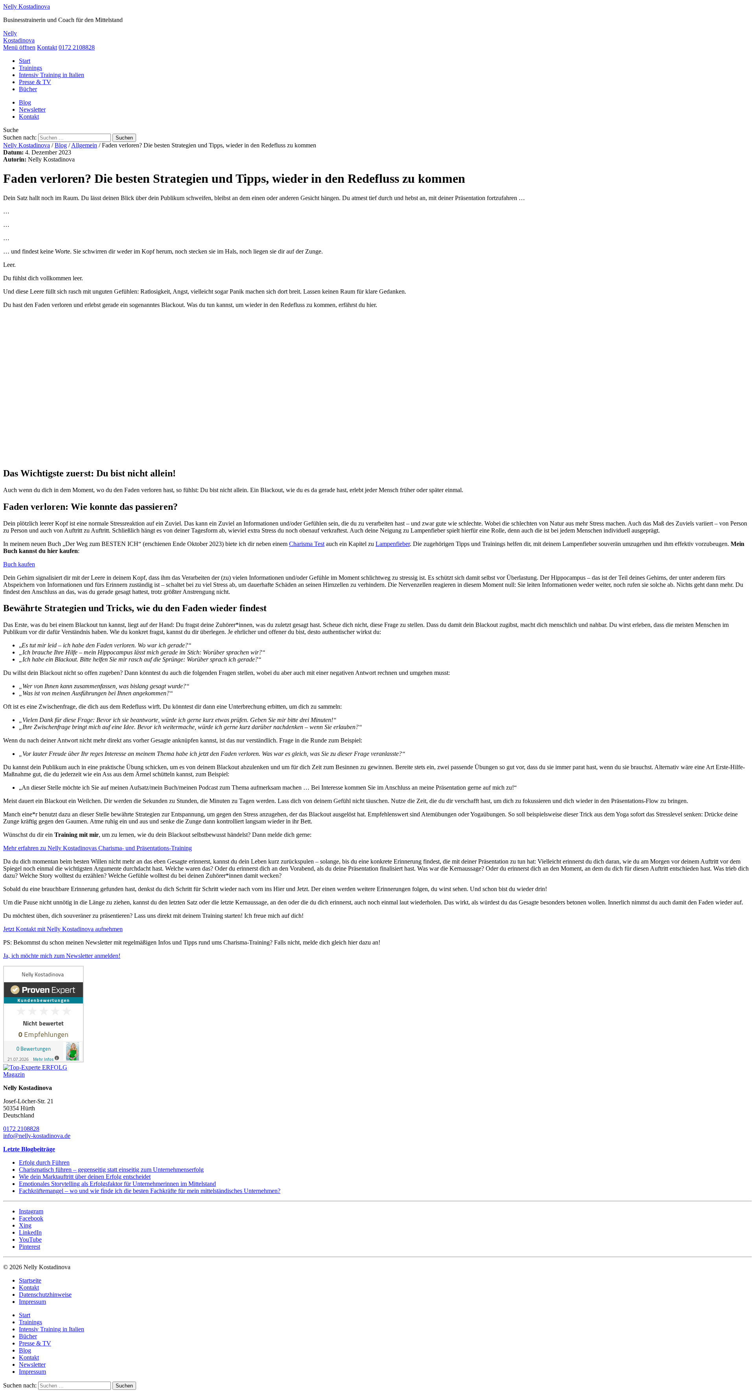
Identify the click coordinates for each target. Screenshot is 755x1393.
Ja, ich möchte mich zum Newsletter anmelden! (61, 955)
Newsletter (32, 109)
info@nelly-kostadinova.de (36, 1135)
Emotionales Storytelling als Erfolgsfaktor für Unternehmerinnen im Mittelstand (117, 1183)
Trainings (30, 67)
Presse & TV (35, 82)
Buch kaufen (19, 564)
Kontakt (47, 47)
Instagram (31, 1211)
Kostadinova (26, 6)
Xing (25, 1225)
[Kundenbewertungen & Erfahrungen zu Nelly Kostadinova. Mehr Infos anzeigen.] (43, 1060)
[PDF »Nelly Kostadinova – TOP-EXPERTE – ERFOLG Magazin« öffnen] (43, 1074)
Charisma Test (306, 543)
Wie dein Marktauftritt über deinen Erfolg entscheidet (85, 1176)
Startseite (30, 1280)
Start (24, 60)
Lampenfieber (393, 543)
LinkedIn (30, 1232)
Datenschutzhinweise (45, 1294)
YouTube (30, 1239)
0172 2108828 (77, 47)
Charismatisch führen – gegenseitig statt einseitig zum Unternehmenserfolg (111, 1169)
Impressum (32, 1301)
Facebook (31, 1218)
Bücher (28, 89)
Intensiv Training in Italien (51, 75)
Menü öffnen (19, 47)
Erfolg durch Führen (44, 1162)
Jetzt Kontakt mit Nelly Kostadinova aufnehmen (63, 929)
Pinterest (29, 1246)
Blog (25, 102)
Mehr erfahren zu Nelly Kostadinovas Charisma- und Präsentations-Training (97, 848)
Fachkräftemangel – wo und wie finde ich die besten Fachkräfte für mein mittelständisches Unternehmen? (149, 1190)
